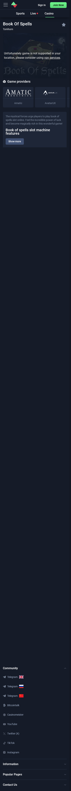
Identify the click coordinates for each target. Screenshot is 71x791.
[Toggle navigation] (5, 4)
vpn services (52, 57)
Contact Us (10, 784)
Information (10, 764)
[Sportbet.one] (14, 5)
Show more (14, 141)
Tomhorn (8, 29)
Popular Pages (12, 774)
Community (10, 668)
